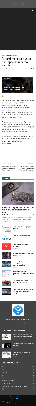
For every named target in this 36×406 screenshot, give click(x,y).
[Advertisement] (18, 32)
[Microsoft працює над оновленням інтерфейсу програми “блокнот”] (6, 273)
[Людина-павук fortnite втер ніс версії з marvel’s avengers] (6, 283)
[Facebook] (4, 73)
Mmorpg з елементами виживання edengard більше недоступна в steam (9, 169)
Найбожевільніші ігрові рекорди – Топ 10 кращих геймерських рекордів (23, 291)
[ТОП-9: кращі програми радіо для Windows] (6, 346)
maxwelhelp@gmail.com (24, 323)
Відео (6, 397)
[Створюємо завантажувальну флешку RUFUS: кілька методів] (6, 337)
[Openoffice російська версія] (6, 238)
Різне (9, 52)
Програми (29, 397)
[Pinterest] (12, 73)
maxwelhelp (5, 214)
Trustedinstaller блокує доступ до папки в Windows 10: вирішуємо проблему (26, 169)
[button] (3, 10)
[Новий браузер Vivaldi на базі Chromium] (6, 246)
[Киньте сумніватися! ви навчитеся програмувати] (6, 255)
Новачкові (12, 397)
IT (2, 397)
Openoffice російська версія (21, 235)
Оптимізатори (21, 397)
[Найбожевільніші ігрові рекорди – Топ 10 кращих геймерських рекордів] (6, 291)
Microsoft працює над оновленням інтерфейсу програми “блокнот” (23, 273)
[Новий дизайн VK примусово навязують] (6, 354)
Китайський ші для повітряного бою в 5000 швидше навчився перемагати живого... (22, 263)
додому (4, 52)
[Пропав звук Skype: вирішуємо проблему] (6, 229)
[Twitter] (8, 73)
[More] (21, 73)
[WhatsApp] (16, 73)
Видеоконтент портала (18, 52)
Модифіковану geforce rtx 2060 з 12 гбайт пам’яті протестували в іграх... (18, 209)
